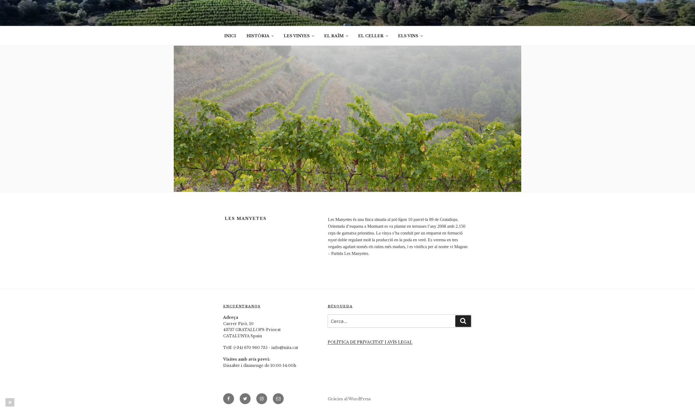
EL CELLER (371, 35)
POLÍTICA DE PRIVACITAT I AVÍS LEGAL (370, 342)
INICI (230, 35)
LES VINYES (297, 35)
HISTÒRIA (258, 35)
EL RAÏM (334, 35)
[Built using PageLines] (9, 402)
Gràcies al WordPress (349, 399)
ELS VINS (408, 35)
